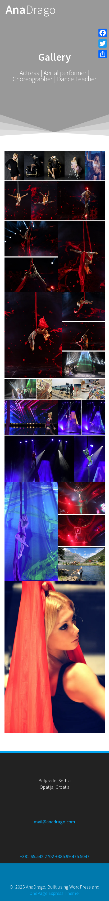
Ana (31, 9)
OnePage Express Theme (54, 893)
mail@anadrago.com (54, 822)
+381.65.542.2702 (37, 856)
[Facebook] (102, 33)
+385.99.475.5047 (72, 856)
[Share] (102, 54)
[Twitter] (102, 43)
